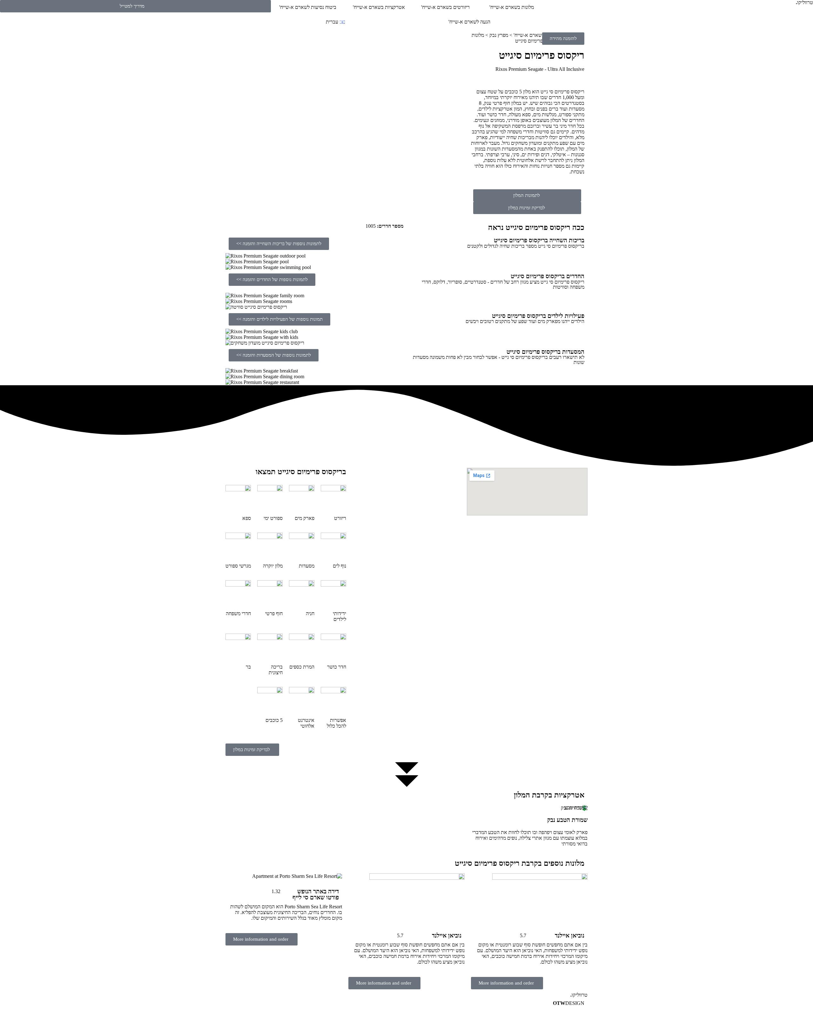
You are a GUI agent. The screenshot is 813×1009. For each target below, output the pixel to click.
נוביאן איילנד (569, 935)
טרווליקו (579, 995)
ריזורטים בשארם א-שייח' (445, 7)
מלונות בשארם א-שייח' (511, 7)
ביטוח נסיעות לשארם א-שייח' (307, 7)
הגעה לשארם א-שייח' (469, 21)
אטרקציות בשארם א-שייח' (379, 7)
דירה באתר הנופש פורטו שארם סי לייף (315, 894)
